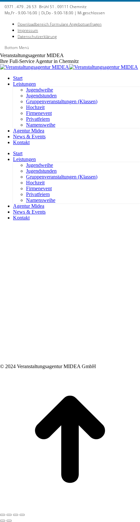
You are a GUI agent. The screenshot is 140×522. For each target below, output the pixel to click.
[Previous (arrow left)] (2, 521)
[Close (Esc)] (2, 515)
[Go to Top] (70, 507)
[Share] (9, 515)
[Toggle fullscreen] (15, 515)
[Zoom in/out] (22, 515)
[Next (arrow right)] (9, 521)
